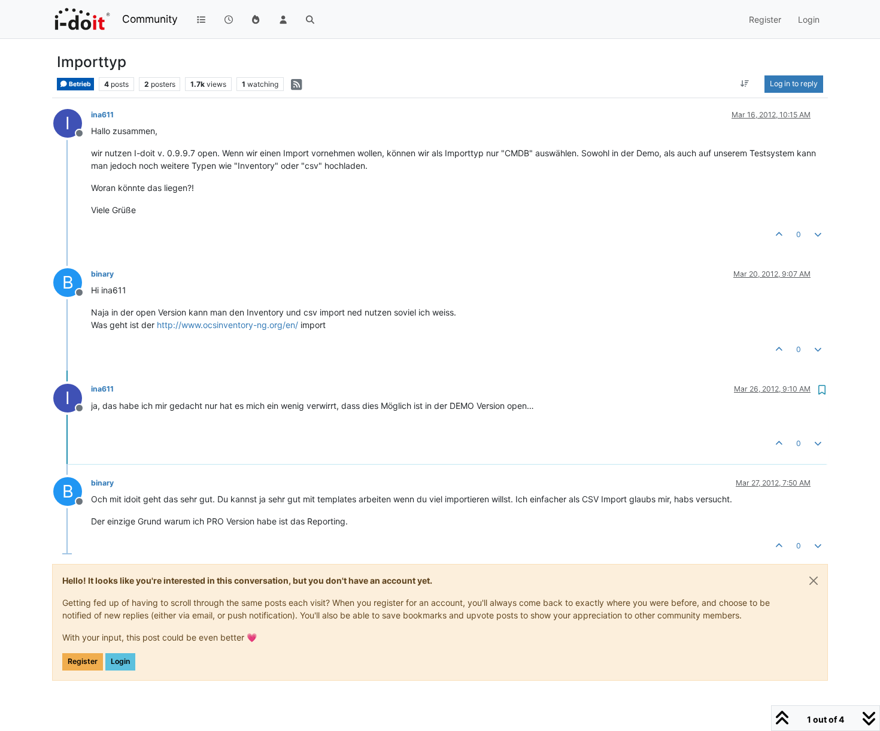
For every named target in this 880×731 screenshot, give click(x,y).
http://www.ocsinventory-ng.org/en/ (227, 325)
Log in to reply (794, 83)
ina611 (102, 114)
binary (102, 273)
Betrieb (79, 84)
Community (150, 19)
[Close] (813, 581)
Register (83, 661)
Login (120, 661)
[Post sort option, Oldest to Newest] (745, 83)
